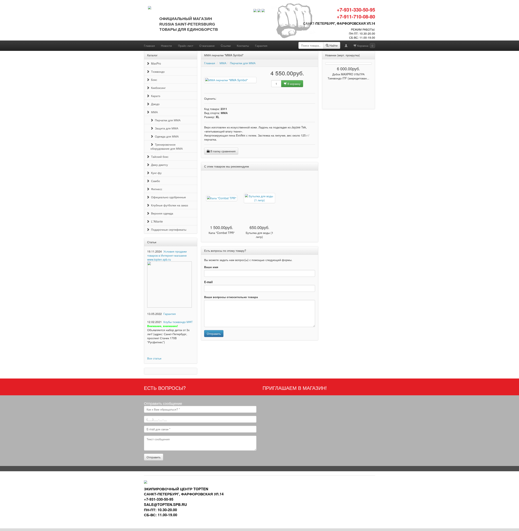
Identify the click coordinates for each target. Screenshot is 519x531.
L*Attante (156, 221)
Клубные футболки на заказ (168, 205)
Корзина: (364, 46)
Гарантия (261, 46)
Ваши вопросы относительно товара (231, 297)
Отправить (214, 334)
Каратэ (154, 96)
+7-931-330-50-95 (356, 9)
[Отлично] (230, 98)
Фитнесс (155, 189)
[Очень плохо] (218, 98)
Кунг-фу (155, 173)
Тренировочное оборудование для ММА (166, 146)
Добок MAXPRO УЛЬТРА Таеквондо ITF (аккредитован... (348, 76)
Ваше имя (211, 267)
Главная (149, 46)
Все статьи (154, 358)
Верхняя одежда (161, 213)
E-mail (208, 282)
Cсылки (226, 46)
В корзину (293, 84)
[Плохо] (221, 98)
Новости (166, 46)
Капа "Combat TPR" (222, 233)
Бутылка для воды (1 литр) (259, 235)
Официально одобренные (167, 197)
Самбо (154, 181)
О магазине (207, 46)
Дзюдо (154, 104)
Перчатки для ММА (166, 120)
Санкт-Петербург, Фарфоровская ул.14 (339, 23)
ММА (153, 112)
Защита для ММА (165, 128)
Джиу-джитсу (158, 165)
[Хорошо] (227, 98)
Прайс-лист (185, 46)
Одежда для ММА (166, 136)
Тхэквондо (157, 71)
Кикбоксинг (157, 88)
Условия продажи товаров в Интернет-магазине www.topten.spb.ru (167, 255)
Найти (333, 45)
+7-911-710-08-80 (356, 16)
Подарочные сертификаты (167, 229)
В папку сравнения (223, 151)
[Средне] (224, 98)
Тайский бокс (158, 157)
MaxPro (155, 63)
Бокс (153, 80)
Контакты (243, 46)
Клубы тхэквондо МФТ (178, 322)
